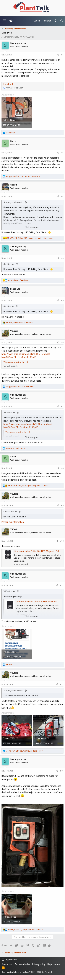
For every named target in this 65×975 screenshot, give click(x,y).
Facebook (8, 84)
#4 (62, 258)
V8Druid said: (9, 412)
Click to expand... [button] (33, 227)
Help (49, 964)
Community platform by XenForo (27, 972)
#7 (62, 406)
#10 (61, 541)
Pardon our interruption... (13, 522)
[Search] (61, 21)
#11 (61, 585)
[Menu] (4, 21)
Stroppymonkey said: (13, 202)
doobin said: (9, 264)
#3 (62, 196)
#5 (62, 300)
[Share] (58, 55)
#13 (61, 771)
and (18, 280)
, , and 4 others (25, 929)
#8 (62, 468)
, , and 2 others (27, 485)
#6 (62, 342)
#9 (62, 505)
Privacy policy (38, 964)
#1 (62, 55)
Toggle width (10, 959)
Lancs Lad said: (10, 511)
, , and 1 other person (32, 238)
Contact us (7, 964)
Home (57, 964)
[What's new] (55, 21)
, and (23, 176)
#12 (61, 684)
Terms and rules (22, 964)
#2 (62, 153)
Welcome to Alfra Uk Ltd (15, 362)
